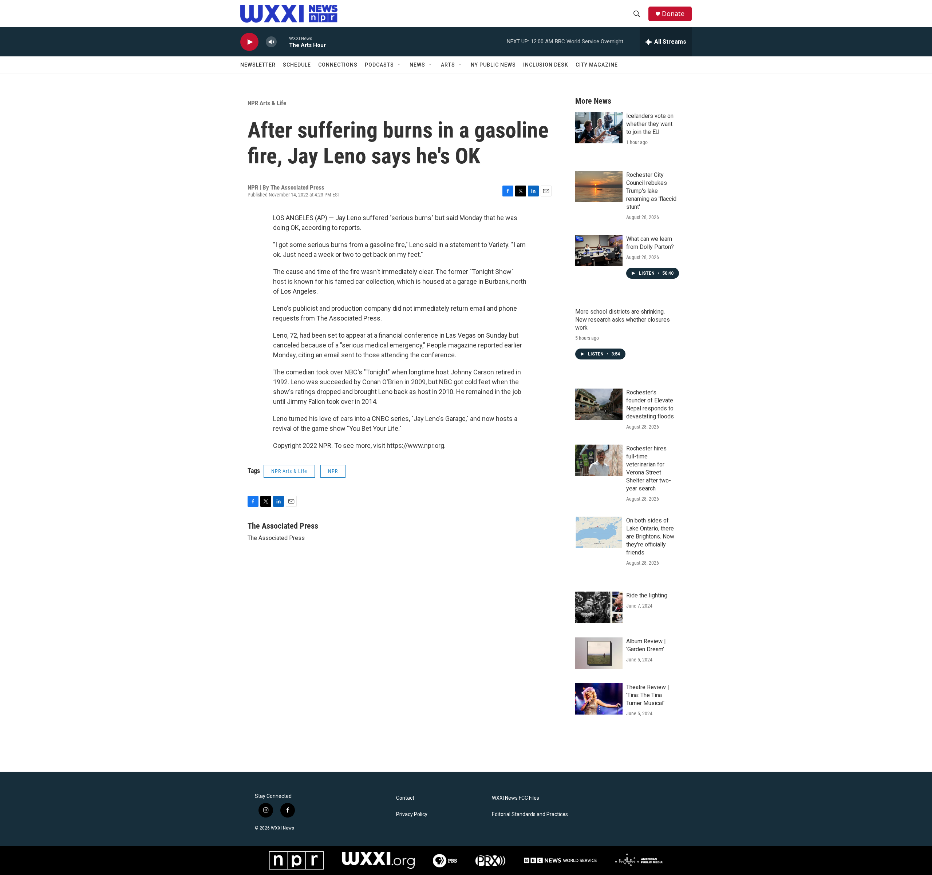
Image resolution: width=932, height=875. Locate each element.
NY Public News (493, 65)
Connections (338, 65)
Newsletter (258, 65)
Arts (448, 65)
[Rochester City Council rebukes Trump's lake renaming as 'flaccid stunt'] (599, 186)
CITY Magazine (597, 65)
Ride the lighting (646, 595)
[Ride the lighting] (599, 607)
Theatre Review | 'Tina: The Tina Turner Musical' (647, 695)
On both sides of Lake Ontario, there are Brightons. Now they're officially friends (650, 536)
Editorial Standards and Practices (530, 814)
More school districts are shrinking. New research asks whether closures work (622, 319)
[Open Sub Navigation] (399, 65)
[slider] (283, 41)
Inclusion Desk (545, 65)
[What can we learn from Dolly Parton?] (599, 250)
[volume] (271, 42)
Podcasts (379, 65)
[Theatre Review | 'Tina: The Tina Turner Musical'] (599, 699)
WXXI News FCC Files (515, 798)
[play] (249, 42)
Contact (405, 798)
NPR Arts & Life (267, 103)
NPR (333, 471)
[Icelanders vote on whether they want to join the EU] (599, 127)
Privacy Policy (411, 814)
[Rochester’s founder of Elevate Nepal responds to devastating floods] (599, 404)
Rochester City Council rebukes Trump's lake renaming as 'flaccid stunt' (651, 190)
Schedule (297, 65)
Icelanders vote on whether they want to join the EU (650, 123)
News (417, 65)
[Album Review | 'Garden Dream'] (599, 653)
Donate (673, 13)
